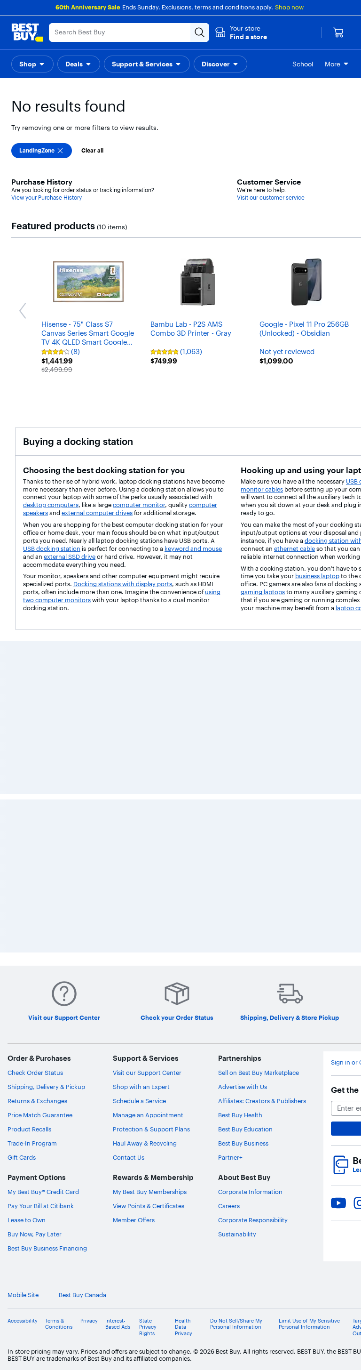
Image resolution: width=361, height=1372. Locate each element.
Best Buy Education (245, 1129)
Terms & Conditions (58, 1324)
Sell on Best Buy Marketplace (258, 1072)
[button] (241, 32)
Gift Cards (22, 1157)
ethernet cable (294, 548)
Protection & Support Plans (151, 1129)
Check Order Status (35, 1072)
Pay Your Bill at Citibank (41, 1206)
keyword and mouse (193, 548)
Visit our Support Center (147, 1072)
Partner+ (230, 1157)
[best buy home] (27, 32)
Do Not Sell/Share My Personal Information (236, 1324)
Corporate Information (250, 1191)
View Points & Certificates (148, 1206)
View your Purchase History (46, 197)
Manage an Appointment (148, 1115)
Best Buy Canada (82, 1295)
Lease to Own (27, 1220)
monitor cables (262, 489)
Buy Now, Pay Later (35, 1234)
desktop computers (50, 504)
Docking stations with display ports (122, 584)
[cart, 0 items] (338, 32)
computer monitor (139, 504)
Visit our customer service (271, 197)
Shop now (289, 7)
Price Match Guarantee (40, 1115)
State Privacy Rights (148, 1327)
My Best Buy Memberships (150, 1191)
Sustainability (237, 1234)
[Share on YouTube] (338, 1203)
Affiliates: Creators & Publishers (262, 1101)
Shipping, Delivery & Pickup (46, 1086)
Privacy (89, 1321)
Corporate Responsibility (253, 1220)
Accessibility (23, 1321)
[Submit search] (199, 32)
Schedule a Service (139, 1101)
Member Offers (134, 1220)
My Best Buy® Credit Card (43, 1191)
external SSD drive (69, 556)
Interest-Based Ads (117, 1324)
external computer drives (97, 513)
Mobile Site (23, 1295)
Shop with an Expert (141, 1086)
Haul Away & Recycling (145, 1143)
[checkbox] (41, 150)
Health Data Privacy (183, 1327)
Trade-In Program (32, 1143)
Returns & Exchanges (37, 1101)
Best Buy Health (240, 1115)
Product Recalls (29, 1129)
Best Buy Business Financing (47, 1248)
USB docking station (51, 548)
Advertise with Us (242, 1086)
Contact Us (128, 1157)
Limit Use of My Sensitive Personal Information (309, 1324)
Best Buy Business (243, 1143)
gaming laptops (263, 592)
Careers (229, 1206)
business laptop (317, 576)
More (332, 64)
